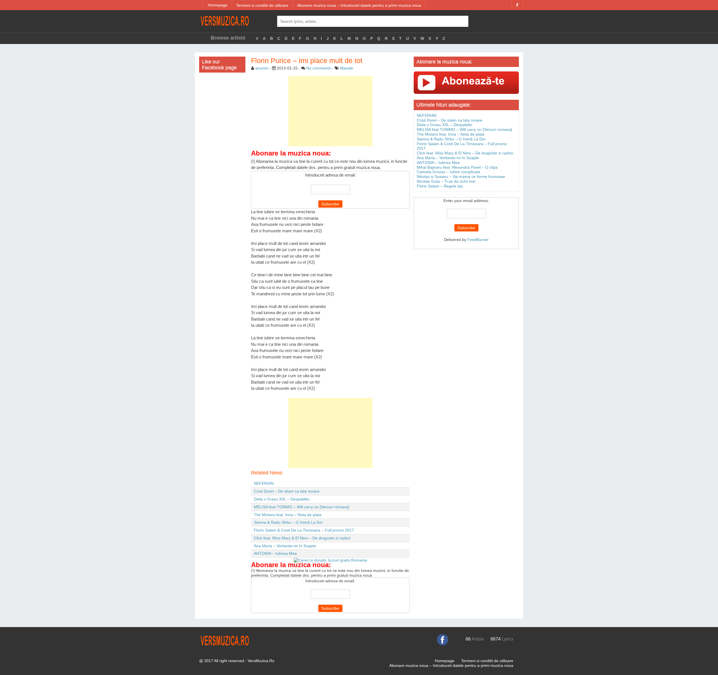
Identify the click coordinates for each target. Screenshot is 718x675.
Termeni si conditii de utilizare (262, 5)
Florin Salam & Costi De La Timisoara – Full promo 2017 (304, 530)
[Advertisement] (330, 111)
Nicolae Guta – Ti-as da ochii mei (446, 181)
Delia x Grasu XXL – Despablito (281, 499)
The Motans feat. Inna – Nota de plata (287, 514)
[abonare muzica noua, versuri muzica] (466, 82)
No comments (318, 68)
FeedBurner (478, 239)
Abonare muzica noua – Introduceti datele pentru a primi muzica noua (359, 5)
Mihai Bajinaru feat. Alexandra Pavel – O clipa (457, 167)
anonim (261, 68)
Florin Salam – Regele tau (440, 186)
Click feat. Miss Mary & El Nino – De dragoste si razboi (302, 538)
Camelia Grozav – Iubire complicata (448, 172)
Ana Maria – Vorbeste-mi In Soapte (285, 546)
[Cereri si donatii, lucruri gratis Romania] (330, 560)
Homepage (217, 5)
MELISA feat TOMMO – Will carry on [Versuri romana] (301, 507)
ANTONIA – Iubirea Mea (275, 553)
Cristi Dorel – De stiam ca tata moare (286, 491)
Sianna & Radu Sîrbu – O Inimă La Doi (288, 522)
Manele (346, 68)
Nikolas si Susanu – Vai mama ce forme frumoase (461, 176)
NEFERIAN (263, 483)
